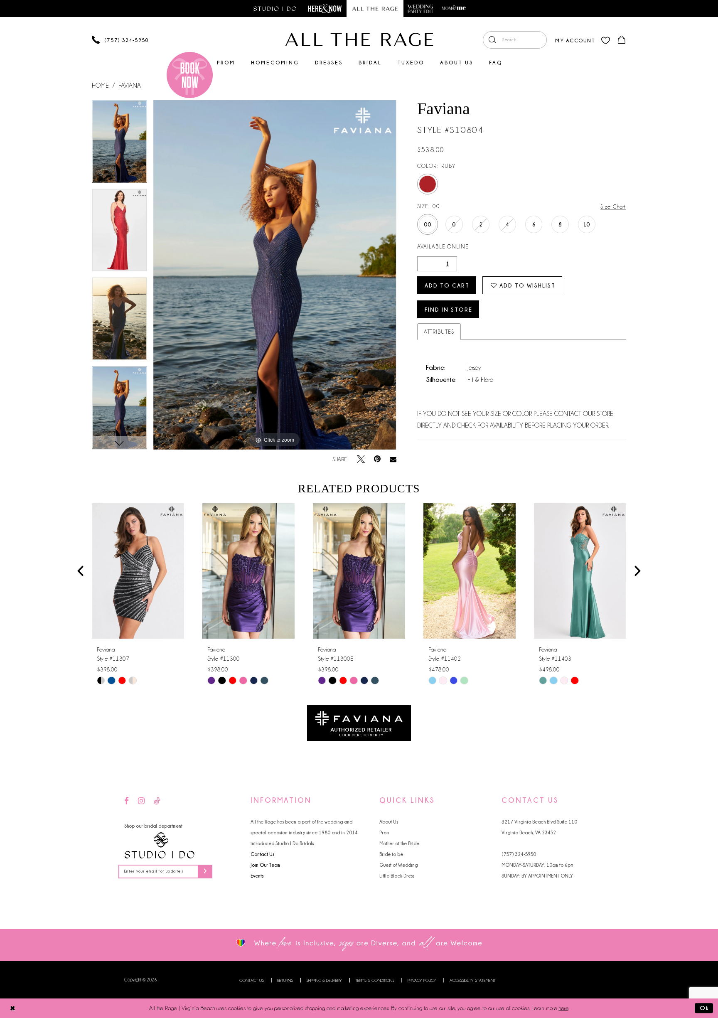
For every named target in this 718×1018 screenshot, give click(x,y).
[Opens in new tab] (359, 722)
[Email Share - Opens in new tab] (393, 459)
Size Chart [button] (613, 206)
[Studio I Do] (159, 845)
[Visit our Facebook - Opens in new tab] (126, 801)
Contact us (251, 980)
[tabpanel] (119, 144)
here (563, 1008)
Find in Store (448, 309)
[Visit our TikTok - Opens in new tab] (157, 801)
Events (257, 875)
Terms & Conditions (374, 980)
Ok (704, 1008)
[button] (575, 39)
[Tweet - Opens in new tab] (361, 459)
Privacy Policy (422, 980)
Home (100, 85)
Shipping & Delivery (324, 980)
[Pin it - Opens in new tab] (377, 459)
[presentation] (138, 571)
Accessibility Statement (473, 980)
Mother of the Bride (399, 843)
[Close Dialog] (12, 1008)
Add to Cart (447, 285)
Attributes (439, 331)
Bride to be (391, 854)
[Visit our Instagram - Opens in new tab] (141, 801)
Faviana (129, 85)
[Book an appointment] (190, 75)
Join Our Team (265, 865)
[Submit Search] (492, 40)
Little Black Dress (396, 875)
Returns (285, 980)
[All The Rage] (359, 39)
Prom (384, 832)
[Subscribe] (205, 871)
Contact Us (262, 854)
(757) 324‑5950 (519, 854)
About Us (388, 821)
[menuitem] (515, 40)
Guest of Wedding (398, 865)
